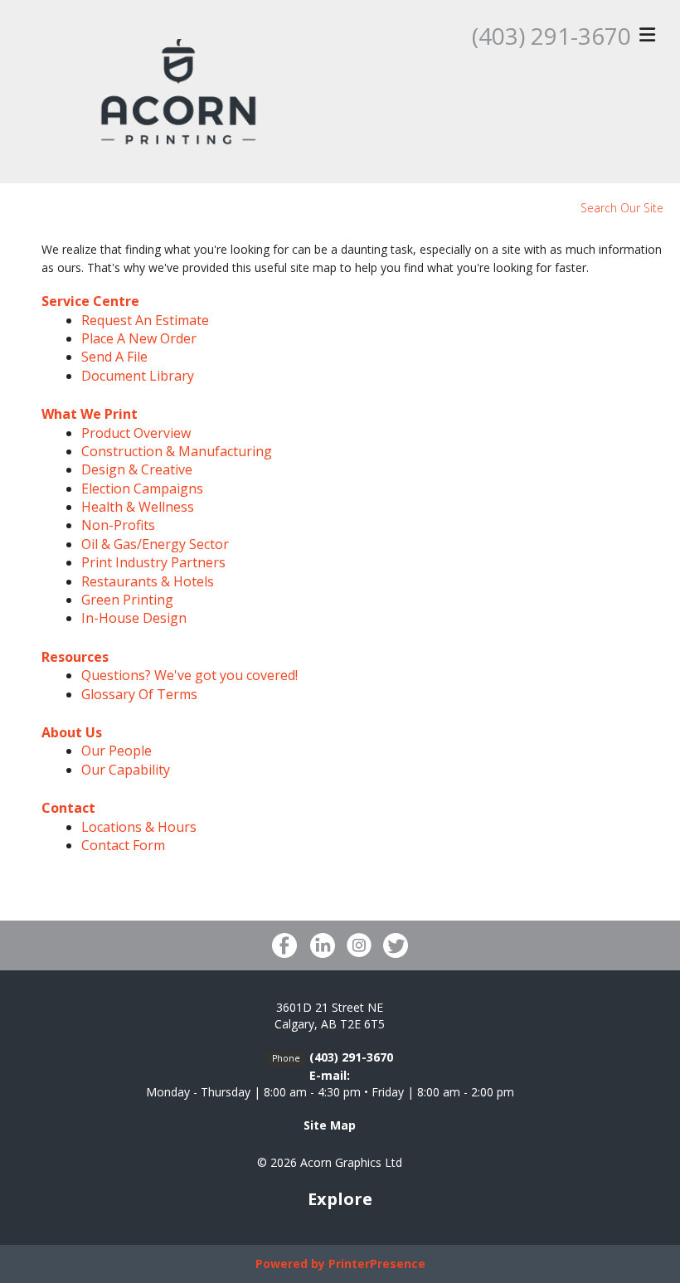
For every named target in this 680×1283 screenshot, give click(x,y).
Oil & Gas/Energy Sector (155, 544)
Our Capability (125, 770)
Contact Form (123, 845)
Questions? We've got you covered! (189, 675)
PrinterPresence (376, 1263)
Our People (116, 750)
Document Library (137, 376)
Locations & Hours (139, 827)
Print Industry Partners (153, 562)
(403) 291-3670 (551, 35)
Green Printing (127, 599)
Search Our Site (621, 208)
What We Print (89, 414)
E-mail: (329, 1075)
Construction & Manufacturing (176, 451)
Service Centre (90, 301)
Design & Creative (136, 469)
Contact (68, 808)
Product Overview (136, 433)
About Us (71, 732)
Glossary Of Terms (139, 694)
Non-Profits (118, 525)
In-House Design (134, 618)
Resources (75, 657)
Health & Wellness (137, 507)
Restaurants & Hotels (147, 581)
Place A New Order (139, 338)
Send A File (114, 356)
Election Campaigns (142, 488)
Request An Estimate (145, 320)
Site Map (330, 1125)
